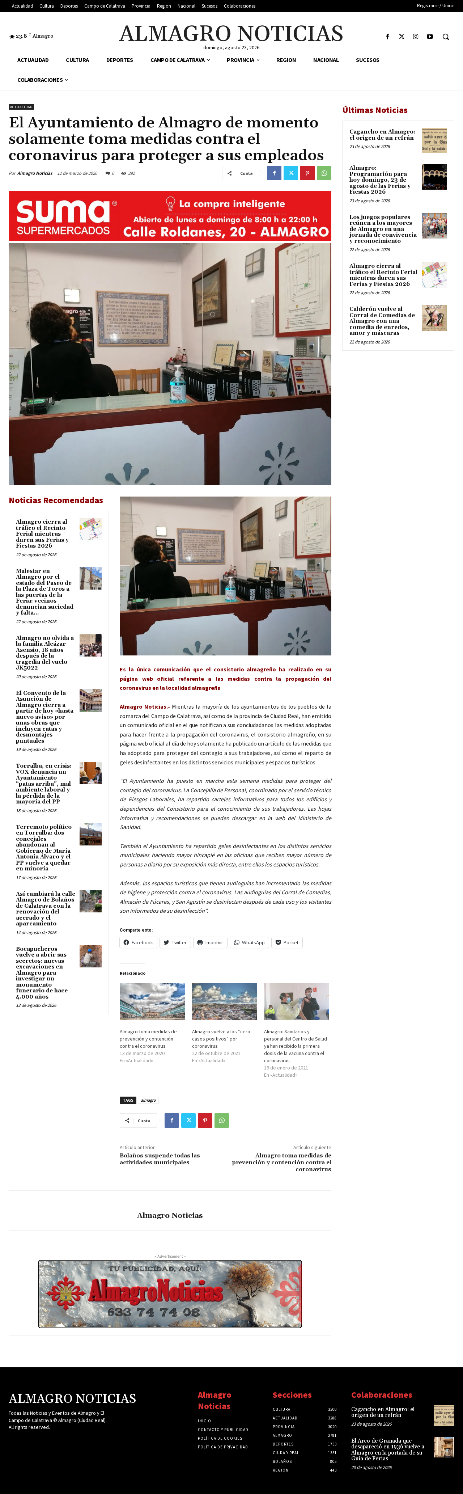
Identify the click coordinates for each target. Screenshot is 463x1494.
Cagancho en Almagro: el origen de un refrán (382, 135)
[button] (445, 36)
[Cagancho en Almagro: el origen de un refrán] (434, 140)
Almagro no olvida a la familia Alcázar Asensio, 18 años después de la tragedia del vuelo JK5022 (45, 653)
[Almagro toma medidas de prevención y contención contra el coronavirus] (152, 1001)
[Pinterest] (307, 173)
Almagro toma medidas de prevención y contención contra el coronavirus (148, 1038)
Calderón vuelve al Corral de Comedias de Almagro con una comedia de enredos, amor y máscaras (382, 321)
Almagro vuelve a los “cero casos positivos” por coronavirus (221, 1038)
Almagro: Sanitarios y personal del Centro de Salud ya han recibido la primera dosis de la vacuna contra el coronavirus (295, 1046)
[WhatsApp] (324, 173)
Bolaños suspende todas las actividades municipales (160, 1159)
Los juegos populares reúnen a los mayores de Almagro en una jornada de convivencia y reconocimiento (383, 229)
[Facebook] (387, 37)
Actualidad (21, 107)
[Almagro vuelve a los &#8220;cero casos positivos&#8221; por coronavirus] (224, 1001)
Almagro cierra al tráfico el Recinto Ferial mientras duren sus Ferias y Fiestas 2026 (42, 534)
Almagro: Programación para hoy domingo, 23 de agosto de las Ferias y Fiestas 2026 (380, 180)
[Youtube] (430, 37)
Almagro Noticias (34, 173)
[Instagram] (416, 37)
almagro (148, 1100)
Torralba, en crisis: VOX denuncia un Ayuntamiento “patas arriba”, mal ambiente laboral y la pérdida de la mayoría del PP (44, 784)
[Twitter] (401, 37)
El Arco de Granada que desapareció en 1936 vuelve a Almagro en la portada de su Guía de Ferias (387, 1450)
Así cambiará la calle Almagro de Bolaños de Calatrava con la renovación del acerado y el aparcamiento (45, 909)
